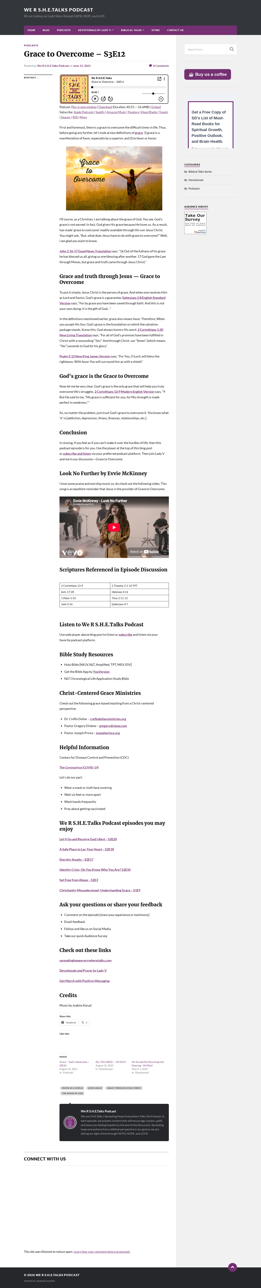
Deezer (66, 117)
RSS (75, 117)
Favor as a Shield (72, 1088)
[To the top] (232, 1267)
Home (31, 30)
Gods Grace (95, 1088)
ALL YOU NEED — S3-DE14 (111, 1061)
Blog (46, 30)
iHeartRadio (149, 112)
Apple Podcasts (84, 112)
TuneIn (163, 112)
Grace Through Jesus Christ (124, 1088)
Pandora (133, 112)
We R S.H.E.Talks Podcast (58, 9)
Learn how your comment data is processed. (102, 1252)
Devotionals (196, 179)
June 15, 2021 (82, 65)
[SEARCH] (231, 49)
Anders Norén (45, 1281)
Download (105, 107)
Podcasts (64, 30)
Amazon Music (116, 112)
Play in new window (84, 107)
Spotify (100, 112)
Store (156, 30)
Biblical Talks (131, 30)
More (83, 117)
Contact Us (175, 30)
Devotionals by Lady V (94, 30)
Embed (156, 107)
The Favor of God (72, 1093)
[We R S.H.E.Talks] (195, 233)
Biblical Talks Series (200, 171)
